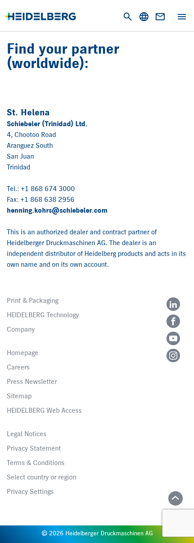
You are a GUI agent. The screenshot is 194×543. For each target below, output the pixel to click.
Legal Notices (26, 434)
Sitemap (19, 396)
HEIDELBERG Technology (43, 315)
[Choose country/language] (144, 16)
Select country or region (41, 477)
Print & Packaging (32, 301)
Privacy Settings (30, 492)
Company (21, 329)
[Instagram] (173, 355)
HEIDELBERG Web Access (44, 411)
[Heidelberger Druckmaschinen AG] (40, 16)
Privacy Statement (34, 448)
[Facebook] (173, 321)
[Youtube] (173, 338)
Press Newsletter (32, 382)
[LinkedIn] (173, 304)
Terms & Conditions (36, 463)
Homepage (22, 353)
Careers (18, 367)
